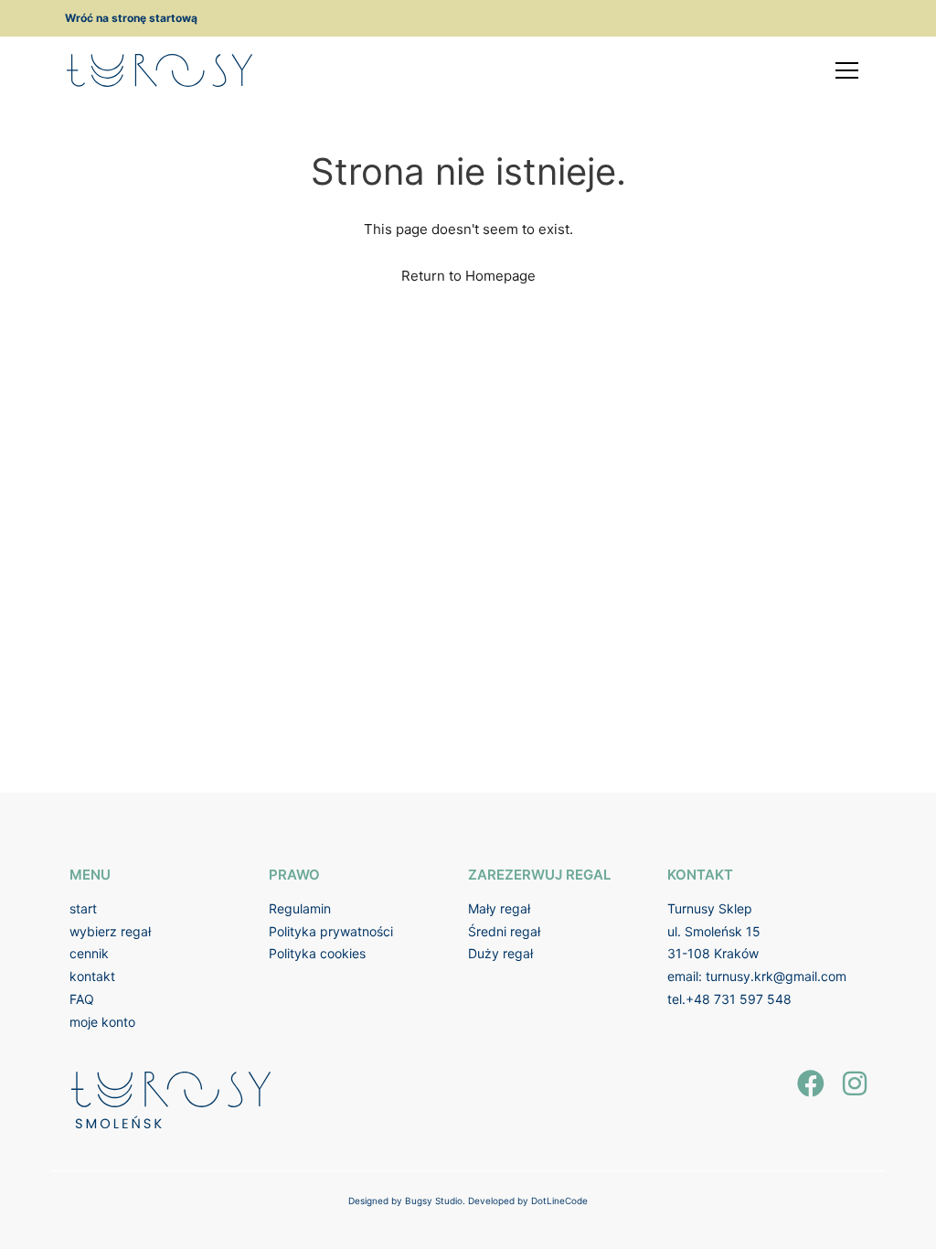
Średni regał (504, 931)
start (83, 908)
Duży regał (500, 953)
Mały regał (499, 908)
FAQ (81, 999)
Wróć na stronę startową (131, 18)
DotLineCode (559, 1200)
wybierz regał (110, 931)
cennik (89, 953)
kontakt (92, 976)
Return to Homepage (468, 275)
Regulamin (300, 908)
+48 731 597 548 (739, 999)
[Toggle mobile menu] (847, 70)
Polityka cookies (317, 953)
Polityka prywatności (331, 931)
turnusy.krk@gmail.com (776, 976)
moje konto (102, 1022)
